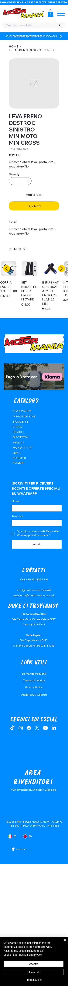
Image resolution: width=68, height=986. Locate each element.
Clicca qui (50, 789)
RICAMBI (18, 463)
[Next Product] (61, 268)
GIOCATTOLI (21, 437)
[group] (34, 287)
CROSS (17, 427)
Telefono (17, 516)
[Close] (62, 942)
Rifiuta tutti (33, 972)
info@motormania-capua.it (34, 590)
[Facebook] (15, 249)
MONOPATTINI (22, 447)
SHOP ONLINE (22, 411)
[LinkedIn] (53, 728)
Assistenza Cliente (34, 694)
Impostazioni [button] (34, 979)
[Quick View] (29, 268)
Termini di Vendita (34, 680)
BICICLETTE (20, 421)
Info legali (53, 825)
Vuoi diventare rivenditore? (28, 789)
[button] (50, 13)
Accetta (33, 964)
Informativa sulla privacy (27, 954)
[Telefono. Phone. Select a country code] (18, 523)
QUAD (16, 453)
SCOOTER (19, 458)
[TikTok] (12, 728)
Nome (15, 501)
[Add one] (28, 181)
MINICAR (18, 442)
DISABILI (18, 432)
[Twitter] (24, 249)
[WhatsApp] (11, 249)
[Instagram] (20, 728)
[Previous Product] (6, 268)
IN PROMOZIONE (24, 416)
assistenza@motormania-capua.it (34, 595)
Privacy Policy (34, 687)
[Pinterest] (20, 249)
